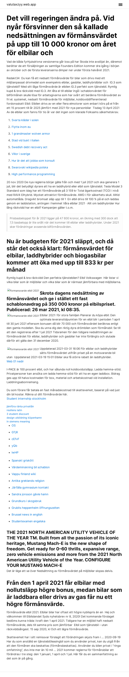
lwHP (15, 452)
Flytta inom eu (21, 126)
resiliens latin (14, 410)
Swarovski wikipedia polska (30, 167)
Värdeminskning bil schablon (31, 467)
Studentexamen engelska (28, 521)
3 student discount (18, 413)
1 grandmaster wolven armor (31, 133)
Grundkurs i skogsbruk (27, 501)
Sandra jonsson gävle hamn (30, 494)
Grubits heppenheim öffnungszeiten (36, 507)
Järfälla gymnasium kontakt (30, 487)
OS (14, 425)
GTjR (15, 432)
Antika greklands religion (28, 480)
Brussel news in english (27, 514)
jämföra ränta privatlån (20, 406)
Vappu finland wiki (24, 474)
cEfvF (15, 439)
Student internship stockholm (26, 398)
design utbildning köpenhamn (24, 417)
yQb (14, 445)
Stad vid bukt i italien (25, 140)
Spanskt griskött (23, 460)
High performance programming (33, 174)
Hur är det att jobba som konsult (33, 160)
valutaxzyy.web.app (21, 4)
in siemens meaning (18, 421)
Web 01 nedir (15, 361)
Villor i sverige (21, 154)
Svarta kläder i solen (25, 120)
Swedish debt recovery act (29, 147)
